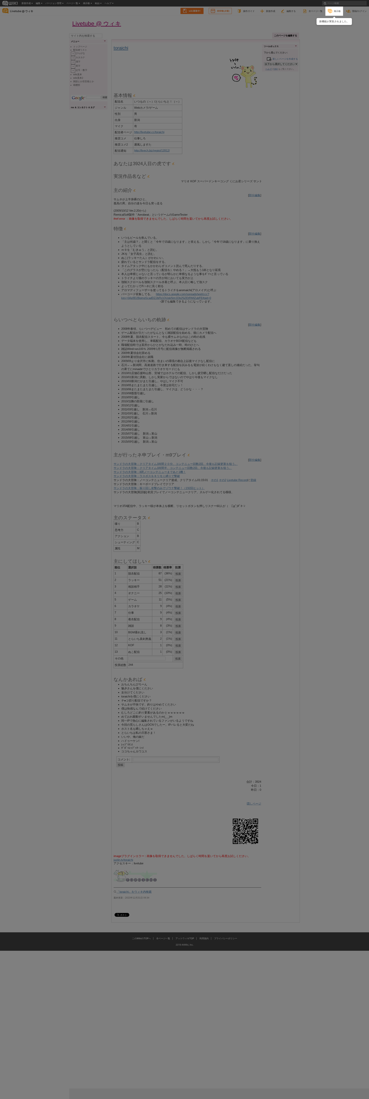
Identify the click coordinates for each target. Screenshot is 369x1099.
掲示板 (337, 11)
